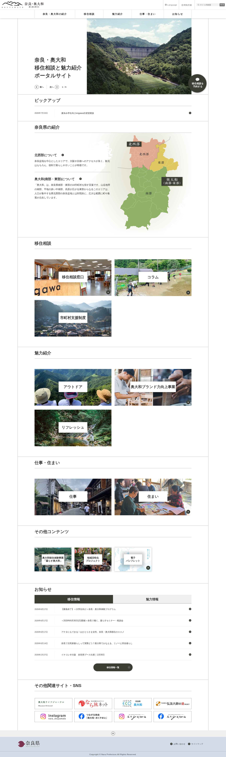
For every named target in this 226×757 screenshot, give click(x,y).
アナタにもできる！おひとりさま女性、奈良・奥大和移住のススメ (92, 632)
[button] (171, 5)
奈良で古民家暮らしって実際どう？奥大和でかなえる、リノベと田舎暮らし (96, 643)
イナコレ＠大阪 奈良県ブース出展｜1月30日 (83, 655)
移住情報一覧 (113, 667)
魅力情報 (152, 599)
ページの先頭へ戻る (113, 733)
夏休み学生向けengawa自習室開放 (77, 113)
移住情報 (73, 599)
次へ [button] (52, 87)
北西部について (46, 155)
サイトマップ (197, 744)
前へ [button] (42, 87)
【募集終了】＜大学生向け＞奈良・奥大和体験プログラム (88, 609)
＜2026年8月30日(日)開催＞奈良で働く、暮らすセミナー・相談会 (92, 620)
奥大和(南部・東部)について (55, 179)
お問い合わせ (179, 744)
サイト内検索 (198, 5)
